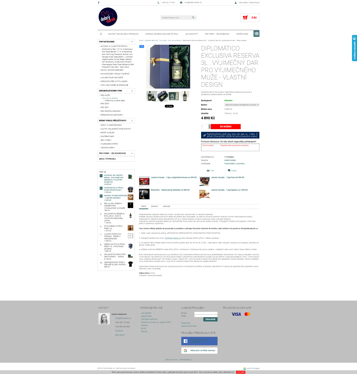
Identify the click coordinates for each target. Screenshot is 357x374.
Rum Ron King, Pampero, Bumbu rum (117, 54)
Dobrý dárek (230, 160)
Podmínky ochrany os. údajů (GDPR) (156, 322)
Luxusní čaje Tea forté (112, 77)
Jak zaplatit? (191, 34)
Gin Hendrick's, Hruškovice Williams (117, 62)
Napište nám (242, 34)
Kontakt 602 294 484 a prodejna (123, 34)
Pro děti (105, 107)
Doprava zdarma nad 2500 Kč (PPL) (161, 34)
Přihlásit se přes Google (202, 350)
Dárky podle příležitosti (112, 120)
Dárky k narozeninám (111, 125)
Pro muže (105, 95)
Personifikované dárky (112, 115)
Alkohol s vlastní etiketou (114, 46)
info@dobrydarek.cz (173, 238)
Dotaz (234, 170)
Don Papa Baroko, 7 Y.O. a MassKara (117, 52)
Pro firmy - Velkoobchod (217, 34)
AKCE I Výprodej (107, 159)
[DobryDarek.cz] (108, 17)
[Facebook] (99, 2)
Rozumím (240, 372)
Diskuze (166, 206)
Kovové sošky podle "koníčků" (115, 74)
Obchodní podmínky (149, 319)
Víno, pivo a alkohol (110, 98)
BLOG (143, 328)
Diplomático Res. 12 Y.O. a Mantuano (117, 49)
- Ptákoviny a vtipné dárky (114, 100)
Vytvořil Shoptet (252, 368)
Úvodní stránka (101, 34)
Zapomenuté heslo (189, 326)
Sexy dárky (106, 140)
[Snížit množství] (209, 128)
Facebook (119, 331)
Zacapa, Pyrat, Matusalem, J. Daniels (117, 57)
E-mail (184, 313)
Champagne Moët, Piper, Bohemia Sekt (118, 64)
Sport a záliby (108, 133)
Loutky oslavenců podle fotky (116, 129)
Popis (143, 206)
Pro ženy (105, 104)
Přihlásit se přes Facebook (199, 341)
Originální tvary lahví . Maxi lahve (115, 67)
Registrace (254, 3)
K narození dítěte (109, 144)
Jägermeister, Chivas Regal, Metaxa (117, 59)
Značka (154, 206)
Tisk (212, 170)
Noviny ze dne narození (112, 70)
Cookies (144, 325)
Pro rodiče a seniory (111, 111)
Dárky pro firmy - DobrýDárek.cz (179, 359)
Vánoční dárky (108, 148)
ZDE (232, 372)
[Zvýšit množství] (209, 125)
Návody (144, 331)
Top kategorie (106, 42)
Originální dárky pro (110, 91)
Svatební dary (107, 136)
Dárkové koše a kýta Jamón (114, 81)
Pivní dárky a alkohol (234, 164)
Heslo (183, 316)
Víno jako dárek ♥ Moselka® (114, 85)
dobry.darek (120, 335)
